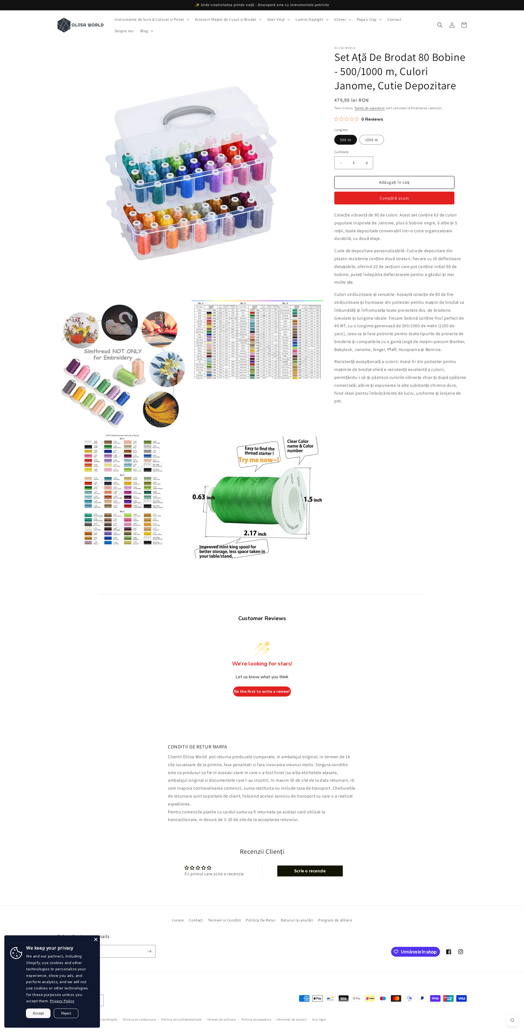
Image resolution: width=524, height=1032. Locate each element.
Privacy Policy (62, 1000)
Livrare (178, 920)
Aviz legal (319, 1019)
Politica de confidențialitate (181, 1019)
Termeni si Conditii (224, 920)
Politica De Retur (261, 920)
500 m (345, 140)
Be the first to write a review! (262, 691)
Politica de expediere (256, 1019)
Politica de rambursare (139, 1019)
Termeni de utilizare (221, 1019)
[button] (151, 19)
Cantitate (341, 152)
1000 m (371, 140)
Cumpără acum (394, 198)
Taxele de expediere (370, 108)
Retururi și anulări (297, 920)
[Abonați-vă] (149, 951)
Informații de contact (291, 1019)
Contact (196, 920)
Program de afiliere (335, 920)
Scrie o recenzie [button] (310, 871)
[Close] (96, 939)
